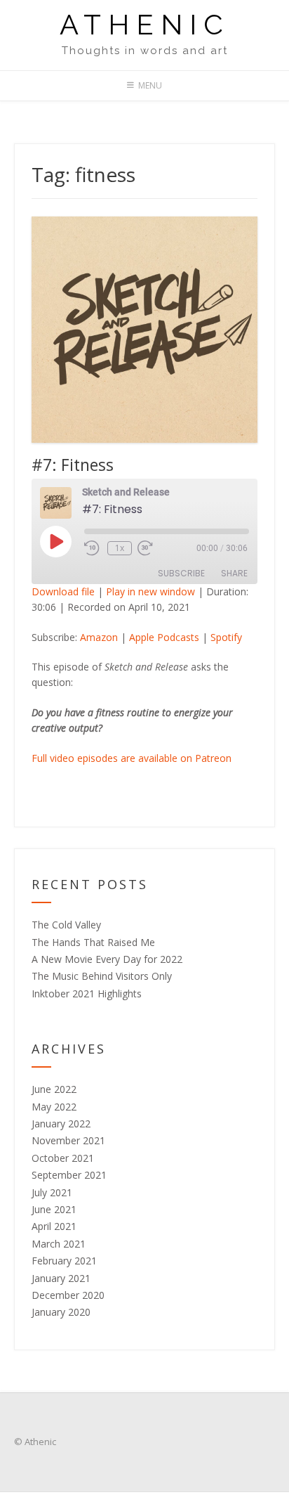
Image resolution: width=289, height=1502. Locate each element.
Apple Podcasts (164, 637)
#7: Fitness (73, 464)
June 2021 (54, 1209)
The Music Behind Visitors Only (102, 976)
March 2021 (59, 1243)
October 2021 (63, 1158)
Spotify (226, 637)
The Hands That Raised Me (93, 942)
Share (234, 573)
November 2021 (68, 1140)
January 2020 (61, 1312)
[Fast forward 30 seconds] (155, 548)
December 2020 (68, 1295)
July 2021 (52, 1192)
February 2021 (64, 1260)
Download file (63, 591)
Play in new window (150, 591)
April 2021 (54, 1226)
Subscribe (181, 573)
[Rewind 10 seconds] (93, 548)
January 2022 (61, 1123)
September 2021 (69, 1174)
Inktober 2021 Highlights (87, 993)
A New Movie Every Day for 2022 (107, 959)
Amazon (99, 637)
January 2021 (61, 1278)
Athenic (145, 25)
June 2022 (54, 1089)
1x (119, 548)
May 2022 (54, 1106)
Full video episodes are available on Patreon (131, 758)
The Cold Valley (66, 924)
